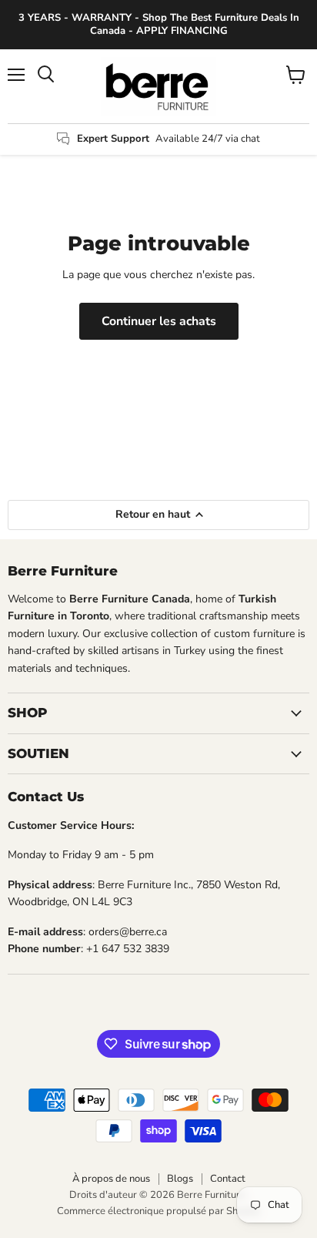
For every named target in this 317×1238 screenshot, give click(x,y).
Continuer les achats (159, 321)
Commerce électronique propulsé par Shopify (158, 1211)
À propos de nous (111, 1179)
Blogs (180, 1179)
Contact (227, 1179)
